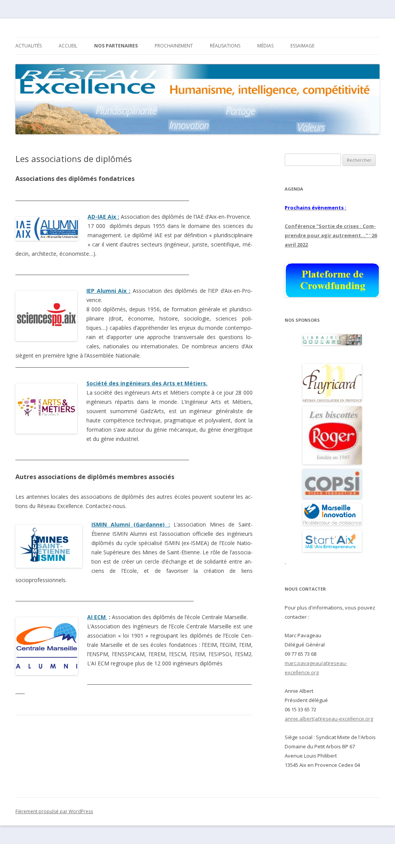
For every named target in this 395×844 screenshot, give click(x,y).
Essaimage (302, 45)
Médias (265, 45)
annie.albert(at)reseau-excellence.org (329, 718)
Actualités (28, 45)
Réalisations (225, 45)
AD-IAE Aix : (103, 216)
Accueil (68, 45)
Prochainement (174, 45)
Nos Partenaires (116, 45)
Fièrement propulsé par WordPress (54, 811)
